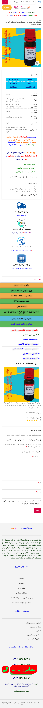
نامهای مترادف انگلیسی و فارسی (24, 330)
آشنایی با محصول (30, 353)
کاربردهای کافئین (30, 358)
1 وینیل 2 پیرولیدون (34, 635)
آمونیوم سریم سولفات (33, 623)
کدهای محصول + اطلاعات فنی (24, 349)
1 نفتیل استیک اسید (34, 639)
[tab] (21, 330)
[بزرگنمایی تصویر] (37, 63)
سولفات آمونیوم (35, 627)
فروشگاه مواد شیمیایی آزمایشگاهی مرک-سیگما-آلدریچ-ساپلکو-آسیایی (23, 23)
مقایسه (32, 177)
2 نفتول (38, 631)
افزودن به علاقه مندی (17, 177)
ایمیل (38, 492)
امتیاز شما (37, 452)
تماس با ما (21, 588)
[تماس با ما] (5, 669)
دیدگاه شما (36, 457)
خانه (40, 20)
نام (39, 483)
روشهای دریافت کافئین (27, 344)
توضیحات (37, 280)
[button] (21, 285)
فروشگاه (6, 8)
